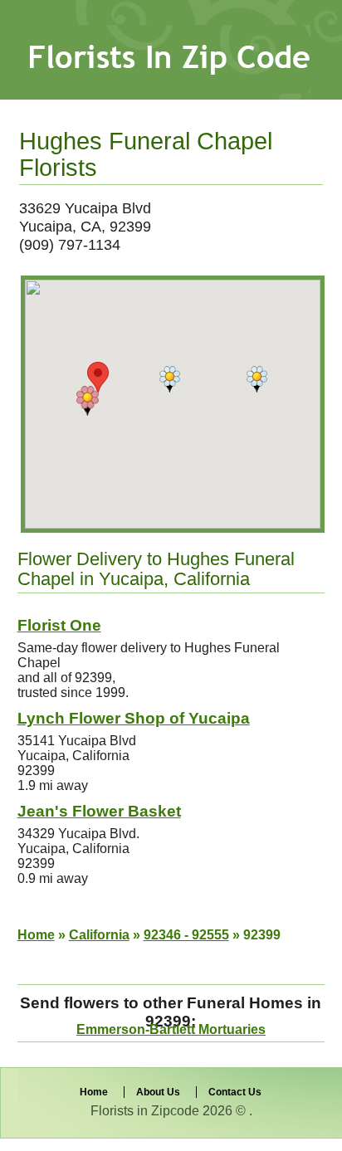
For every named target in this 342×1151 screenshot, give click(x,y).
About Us (158, 1092)
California (99, 935)
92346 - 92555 (186, 935)
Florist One (59, 625)
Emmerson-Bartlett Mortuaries (171, 1029)
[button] (87, 400)
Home (36, 935)
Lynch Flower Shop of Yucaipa (133, 718)
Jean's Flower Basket (99, 811)
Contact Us (234, 1092)
